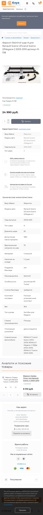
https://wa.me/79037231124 (18, 459)
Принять (22, 510)
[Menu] (4, 3)
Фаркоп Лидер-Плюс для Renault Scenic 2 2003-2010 (31, 378)
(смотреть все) (25, 129)
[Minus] (8, 122)
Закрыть (21, 23)
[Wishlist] (10, 387)
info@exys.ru (21, 464)
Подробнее (8, 504)
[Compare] (15, 387)
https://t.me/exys (24, 459)
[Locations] (27, 3)
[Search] (4, 33)
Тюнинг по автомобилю (13, 37)
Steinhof (19, 98)
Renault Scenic (35, 37)
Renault (26, 37)
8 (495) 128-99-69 (22, 429)
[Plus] (8, 120)
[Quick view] (5, 387)
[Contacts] (33, 3)
